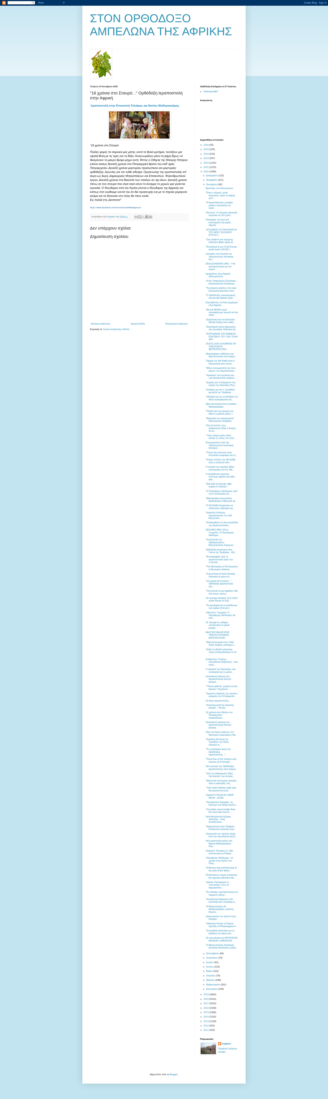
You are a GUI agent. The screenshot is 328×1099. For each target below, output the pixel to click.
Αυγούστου (212, 957)
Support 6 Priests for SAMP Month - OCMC (220, 796)
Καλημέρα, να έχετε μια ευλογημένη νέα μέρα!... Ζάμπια (219, 222)
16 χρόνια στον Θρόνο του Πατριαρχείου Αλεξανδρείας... (219, 715)
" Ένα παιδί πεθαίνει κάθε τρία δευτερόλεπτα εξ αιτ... (221, 789)
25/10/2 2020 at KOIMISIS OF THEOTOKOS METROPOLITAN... (221, 346)
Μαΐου (209, 971)
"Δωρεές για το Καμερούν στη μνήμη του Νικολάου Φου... (221, 383)
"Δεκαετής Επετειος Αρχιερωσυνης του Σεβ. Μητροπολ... (219, 515)
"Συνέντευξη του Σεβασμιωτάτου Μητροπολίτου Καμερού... (220, 542)
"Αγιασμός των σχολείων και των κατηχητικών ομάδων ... (221, 376)
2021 (206, 167)
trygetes (226, 1043)
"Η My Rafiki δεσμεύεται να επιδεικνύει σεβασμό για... (220, 506)
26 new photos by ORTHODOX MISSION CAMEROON (222, 939)
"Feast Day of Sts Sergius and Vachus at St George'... (221, 760)
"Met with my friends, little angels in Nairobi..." (219, 485)
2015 (206, 1012)
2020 (206, 171)
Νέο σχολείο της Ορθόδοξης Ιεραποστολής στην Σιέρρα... (221, 767)
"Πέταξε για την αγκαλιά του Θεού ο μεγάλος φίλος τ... (220, 412)
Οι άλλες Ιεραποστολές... (218, 700)
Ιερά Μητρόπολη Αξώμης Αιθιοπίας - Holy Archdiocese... (218, 819)
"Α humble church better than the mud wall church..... (220, 810)
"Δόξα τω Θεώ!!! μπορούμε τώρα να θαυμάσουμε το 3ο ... (221, 652)
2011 (206, 1030)
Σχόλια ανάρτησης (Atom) (116, 329)
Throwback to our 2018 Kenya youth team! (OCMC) (221, 248)
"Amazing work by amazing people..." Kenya (220, 706)
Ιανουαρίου (212, 989)
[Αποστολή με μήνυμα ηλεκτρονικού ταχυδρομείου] (136, 217)
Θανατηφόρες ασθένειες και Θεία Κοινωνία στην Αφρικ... (221, 355)
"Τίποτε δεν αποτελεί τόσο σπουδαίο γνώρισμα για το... (221, 454)
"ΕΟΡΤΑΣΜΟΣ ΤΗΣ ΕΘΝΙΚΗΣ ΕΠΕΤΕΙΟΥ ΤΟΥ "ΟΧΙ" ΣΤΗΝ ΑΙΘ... (222, 337)
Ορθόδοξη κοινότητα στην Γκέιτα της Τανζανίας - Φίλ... (221, 551)
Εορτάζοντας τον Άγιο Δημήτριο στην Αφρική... (222, 303)
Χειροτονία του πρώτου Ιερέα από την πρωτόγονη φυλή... (221, 835)
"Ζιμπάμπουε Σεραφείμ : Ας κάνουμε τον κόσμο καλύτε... (221, 803)
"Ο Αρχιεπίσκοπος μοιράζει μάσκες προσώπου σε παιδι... (219, 205)
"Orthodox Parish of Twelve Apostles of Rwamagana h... (221, 925)
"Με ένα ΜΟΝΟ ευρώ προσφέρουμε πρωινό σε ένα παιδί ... (222, 312)
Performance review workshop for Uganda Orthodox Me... (221, 876)
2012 (206, 1025)
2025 (206, 149)
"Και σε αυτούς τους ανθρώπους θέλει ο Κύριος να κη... (221, 428)
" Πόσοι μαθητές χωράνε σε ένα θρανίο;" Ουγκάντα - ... (221, 687)
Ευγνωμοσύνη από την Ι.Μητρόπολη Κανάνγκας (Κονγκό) (220, 445)
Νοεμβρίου (212, 180)
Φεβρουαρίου (213, 984)
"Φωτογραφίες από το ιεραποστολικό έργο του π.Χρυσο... (219, 559)
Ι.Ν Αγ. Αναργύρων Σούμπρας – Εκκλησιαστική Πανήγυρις (222, 282)
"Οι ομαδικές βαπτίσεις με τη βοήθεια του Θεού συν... (220, 932)
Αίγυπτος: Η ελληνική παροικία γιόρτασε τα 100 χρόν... (221, 214)
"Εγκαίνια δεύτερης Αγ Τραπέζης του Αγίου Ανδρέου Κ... (217, 742)
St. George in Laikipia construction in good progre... (217, 625)
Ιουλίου (210, 962)
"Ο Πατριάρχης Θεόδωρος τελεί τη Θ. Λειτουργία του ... (221, 492)
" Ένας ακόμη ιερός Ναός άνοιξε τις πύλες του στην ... (221, 436)
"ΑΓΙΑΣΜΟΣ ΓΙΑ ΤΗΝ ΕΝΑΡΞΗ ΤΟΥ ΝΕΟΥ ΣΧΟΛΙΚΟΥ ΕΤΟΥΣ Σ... (221, 232)
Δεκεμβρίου (212, 175)
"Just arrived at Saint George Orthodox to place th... (220, 575)
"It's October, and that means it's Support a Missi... (222, 893)
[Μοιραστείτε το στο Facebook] (147, 217)
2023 (206, 158)
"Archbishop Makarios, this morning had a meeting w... (221, 900)
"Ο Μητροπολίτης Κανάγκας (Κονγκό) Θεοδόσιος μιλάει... (221, 946)
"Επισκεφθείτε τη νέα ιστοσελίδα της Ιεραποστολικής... (222, 524)
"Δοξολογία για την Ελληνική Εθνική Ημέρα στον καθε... (220, 321)
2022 (206, 163)
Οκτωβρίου (212, 184)
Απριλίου (211, 975)
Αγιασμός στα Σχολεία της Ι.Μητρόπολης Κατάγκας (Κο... (219, 257)
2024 (206, 154)
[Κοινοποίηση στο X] (143, 217)
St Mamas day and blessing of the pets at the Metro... (221, 869)
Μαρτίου (210, 980)
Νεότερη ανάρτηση (100, 323)
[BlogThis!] (140, 217)
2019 (206, 994)
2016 (206, 1008)
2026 (206, 145)
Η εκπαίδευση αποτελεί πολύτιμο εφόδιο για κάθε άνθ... (220, 477)
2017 (206, 1003)
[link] (135, 105)
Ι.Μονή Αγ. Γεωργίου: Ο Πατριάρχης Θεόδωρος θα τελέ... (220, 615)
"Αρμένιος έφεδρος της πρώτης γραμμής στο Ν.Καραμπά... (221, 695)
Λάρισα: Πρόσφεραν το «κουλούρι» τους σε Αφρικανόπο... (217, 885)
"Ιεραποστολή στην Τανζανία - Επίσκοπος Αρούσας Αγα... (221, 828)
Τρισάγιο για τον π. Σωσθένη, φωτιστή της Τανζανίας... (220, 391)
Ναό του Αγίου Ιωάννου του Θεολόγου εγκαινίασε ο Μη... (221, 733)
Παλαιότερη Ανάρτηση (176, 323)
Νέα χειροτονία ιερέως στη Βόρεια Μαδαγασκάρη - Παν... (219, 843)
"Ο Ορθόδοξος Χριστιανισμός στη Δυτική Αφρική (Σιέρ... (221, 296)
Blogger (174, 1074)
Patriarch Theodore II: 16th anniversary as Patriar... (219, 852)
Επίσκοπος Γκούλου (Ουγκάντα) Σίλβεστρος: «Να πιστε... (222, 662)
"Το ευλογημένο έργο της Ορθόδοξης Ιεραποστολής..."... (218, 752)
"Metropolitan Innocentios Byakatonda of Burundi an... (221, 499)
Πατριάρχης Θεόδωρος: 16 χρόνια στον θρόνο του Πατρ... (219, 861)
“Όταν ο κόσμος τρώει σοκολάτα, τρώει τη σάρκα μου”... (220, 195)
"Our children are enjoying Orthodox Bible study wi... (220, 241)
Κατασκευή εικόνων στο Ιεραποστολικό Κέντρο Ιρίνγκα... (218, 679)
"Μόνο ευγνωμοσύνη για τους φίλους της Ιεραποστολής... (221, 369)
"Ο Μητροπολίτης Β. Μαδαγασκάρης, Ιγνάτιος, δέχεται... (220, 909)
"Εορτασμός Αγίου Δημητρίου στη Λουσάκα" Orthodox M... (221, 328)
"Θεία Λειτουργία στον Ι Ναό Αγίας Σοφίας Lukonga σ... (220, 643)
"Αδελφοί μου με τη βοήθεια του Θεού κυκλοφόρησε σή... (222, 398)
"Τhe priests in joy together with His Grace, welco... (222, 592)
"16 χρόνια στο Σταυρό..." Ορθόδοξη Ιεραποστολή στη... (219, 584)
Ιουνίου (210, 966)
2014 (206, 1016)
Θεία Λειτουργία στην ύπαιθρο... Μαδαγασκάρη (222, 405)
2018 (206, 999)
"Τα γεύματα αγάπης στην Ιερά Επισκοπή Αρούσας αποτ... (221, 289)
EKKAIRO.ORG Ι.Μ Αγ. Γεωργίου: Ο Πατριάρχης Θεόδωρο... (220, 532)
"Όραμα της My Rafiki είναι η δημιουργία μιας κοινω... (220, 362)
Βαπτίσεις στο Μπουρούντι (219, 188)
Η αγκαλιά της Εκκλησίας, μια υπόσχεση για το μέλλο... (221, 670)
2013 (206, 1021)
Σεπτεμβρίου (213, 953)
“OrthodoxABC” (211, 91)
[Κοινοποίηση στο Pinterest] (150, 217)
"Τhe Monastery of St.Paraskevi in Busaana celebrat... (222, 568)
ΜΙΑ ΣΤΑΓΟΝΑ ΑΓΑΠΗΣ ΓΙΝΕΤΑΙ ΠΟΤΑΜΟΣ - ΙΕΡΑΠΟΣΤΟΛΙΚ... (218, 635)
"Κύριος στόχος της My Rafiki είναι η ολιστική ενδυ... (221, 461)
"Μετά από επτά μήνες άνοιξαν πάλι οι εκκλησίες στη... (221, 782)
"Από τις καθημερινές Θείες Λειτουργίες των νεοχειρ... (220, 775)
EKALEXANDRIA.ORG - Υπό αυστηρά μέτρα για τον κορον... (220, 266)
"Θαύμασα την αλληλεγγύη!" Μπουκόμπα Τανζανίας (220, 419)
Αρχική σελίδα (138, 323)
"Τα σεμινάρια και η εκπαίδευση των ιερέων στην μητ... (221, 606)
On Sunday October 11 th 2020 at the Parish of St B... (221, 599)
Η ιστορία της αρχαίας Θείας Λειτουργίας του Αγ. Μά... (220, 468)
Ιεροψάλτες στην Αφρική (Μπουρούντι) (218, 275)
